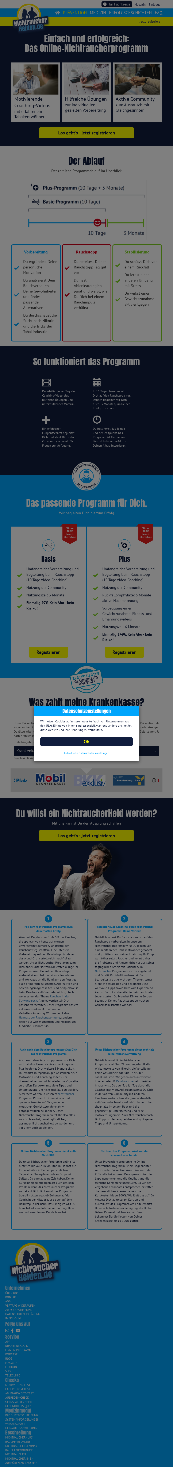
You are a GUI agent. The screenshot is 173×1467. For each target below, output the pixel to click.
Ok (86, 741)
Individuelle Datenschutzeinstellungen (86, 753)
